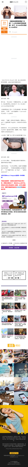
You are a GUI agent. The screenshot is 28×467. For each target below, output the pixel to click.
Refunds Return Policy (17, 448)
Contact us (14, 453)
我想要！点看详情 (14, 248)
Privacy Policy (9, 448)
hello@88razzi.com (14, 456)
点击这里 (19, 187)
